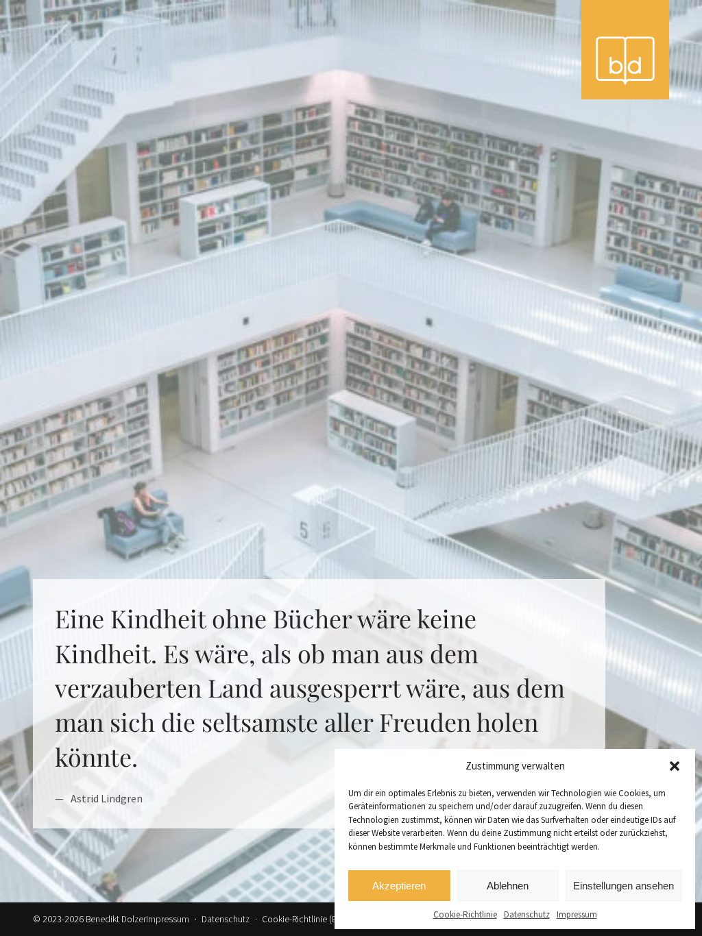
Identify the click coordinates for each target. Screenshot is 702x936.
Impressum (577, 914)
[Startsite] (625, 49)
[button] (674, 766)
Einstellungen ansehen (623, 885)
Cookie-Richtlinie (465, 914)
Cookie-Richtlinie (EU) (303, 919)
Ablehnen (508, 885)
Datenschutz (527, 914)
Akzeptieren (399, 885)
